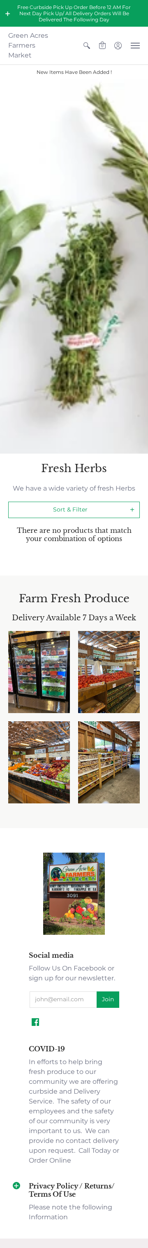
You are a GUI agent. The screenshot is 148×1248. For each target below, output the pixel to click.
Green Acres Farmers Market (28, 45)
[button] (8, 13)
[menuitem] (87, 45)
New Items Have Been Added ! (74, 72)
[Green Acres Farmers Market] (74, 934)
